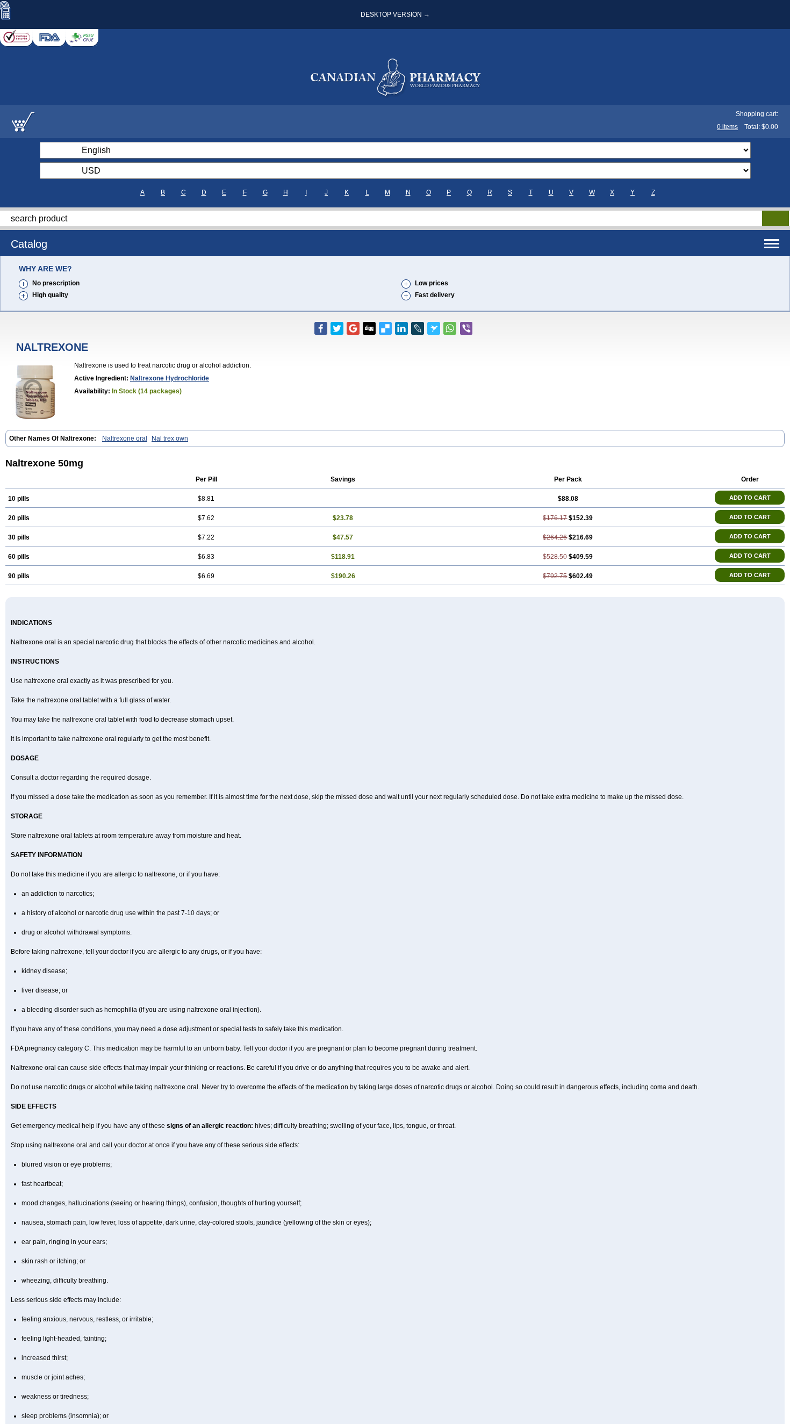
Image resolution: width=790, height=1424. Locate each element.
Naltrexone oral (124, 438)
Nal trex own (170, 438)
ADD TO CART (750, 497)
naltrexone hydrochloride (169, 378)
